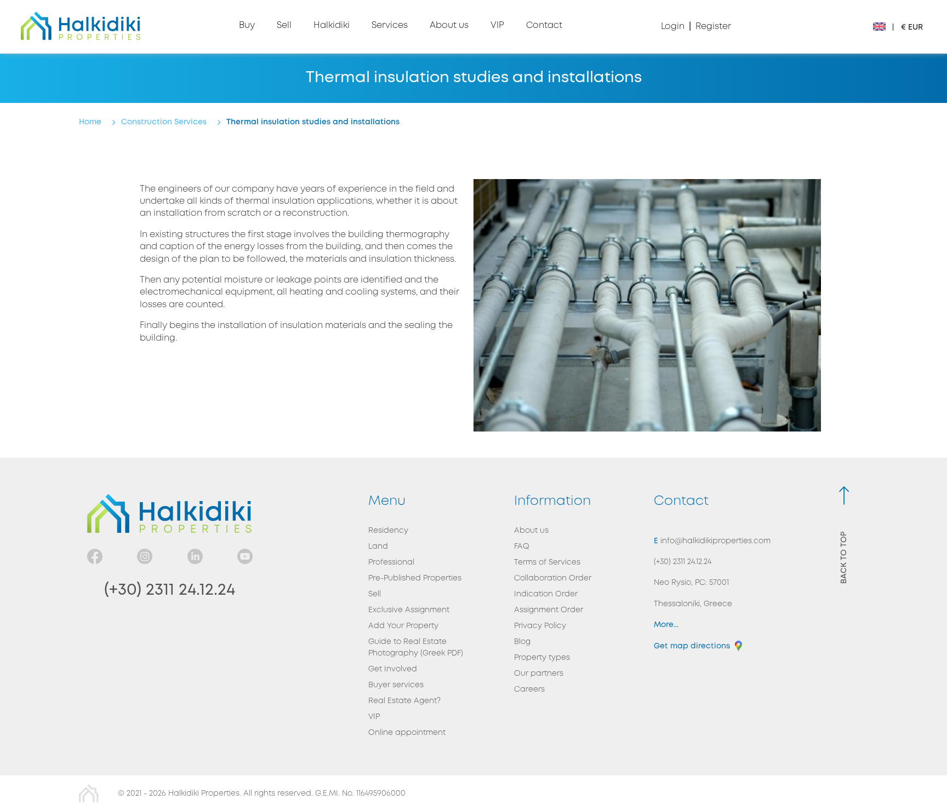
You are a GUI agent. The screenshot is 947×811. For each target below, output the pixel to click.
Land (378, 546)
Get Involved (392, 669)
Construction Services (164, 122)
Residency (388, 530)
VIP (374, 717)
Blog (522, 642)
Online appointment (407, 732)
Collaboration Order (552, 578)
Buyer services (396, 685)
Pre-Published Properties (414, 578)
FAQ (521, 546)
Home (90, 122)
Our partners (538, 673)
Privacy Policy (540, 626)
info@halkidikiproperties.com (714, 541)
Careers (529, 689)
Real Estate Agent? (404, 701)
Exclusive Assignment (408, 610)
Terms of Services (547, 562)
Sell (374, 594)
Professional (391, 562)
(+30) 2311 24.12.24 (169, 590)
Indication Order (546, 594)
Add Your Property (403, 626)
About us (531, 530)
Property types (542, 657)
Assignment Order (548, 610)
